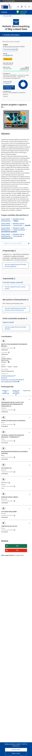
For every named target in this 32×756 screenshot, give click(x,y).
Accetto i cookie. (16, 749)
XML (17, 546)
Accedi (18, 6)
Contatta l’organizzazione (9, 376)
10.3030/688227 (7, 55)
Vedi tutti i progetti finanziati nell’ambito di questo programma (15, 265)
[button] (21, 6)
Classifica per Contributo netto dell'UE (16, 392)
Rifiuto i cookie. (16, 753)
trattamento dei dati (7, 238)
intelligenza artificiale (19, 229)
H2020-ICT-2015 (7, 322)
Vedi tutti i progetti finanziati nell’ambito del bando (15, 328)
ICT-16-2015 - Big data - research (12, 282)
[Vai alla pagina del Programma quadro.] (16, 22)
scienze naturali (5, 219)
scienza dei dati (17, 225)
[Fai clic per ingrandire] (29, 399)
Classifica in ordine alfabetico (5, 392)
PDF (17, 550)
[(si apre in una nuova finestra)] (6, 6)
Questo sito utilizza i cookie (12, 744)
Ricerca (25, 6)
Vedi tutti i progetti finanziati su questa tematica (15, 287)
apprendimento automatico (9, 231)
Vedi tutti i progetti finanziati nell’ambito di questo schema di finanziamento (15, 309)
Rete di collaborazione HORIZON (11, 382)
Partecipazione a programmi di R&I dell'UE (13, 380)
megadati (27, 225)
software (15, 220)
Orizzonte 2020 (7, 16)
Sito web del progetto (10, 50)
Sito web (5, 378)
